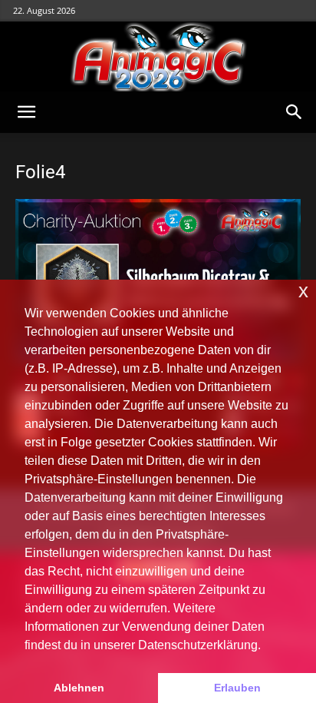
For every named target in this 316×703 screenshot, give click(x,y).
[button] (26, 112)
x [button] (303, 291)
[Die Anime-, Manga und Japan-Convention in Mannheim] (158, 56)
